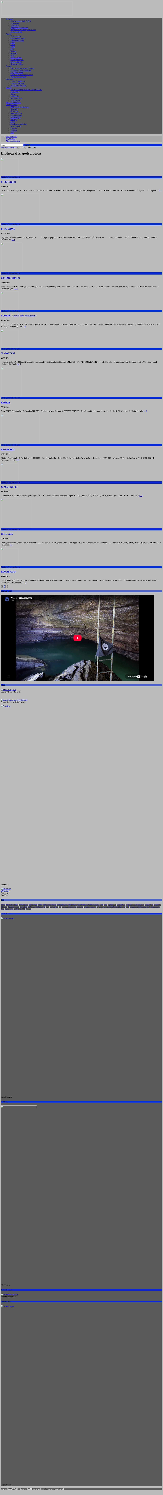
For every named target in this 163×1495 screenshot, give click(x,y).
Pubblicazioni (115, 907)
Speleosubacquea (17, 60)
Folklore (14, 130)
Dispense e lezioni (17, 83)
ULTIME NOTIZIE (19, 909)
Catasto (13, 94)
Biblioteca (74, 905)
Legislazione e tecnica (90, 907)
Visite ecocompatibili (18, 77)
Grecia (47, 907)
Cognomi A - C (112, 905)
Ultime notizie (16, 36)
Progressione (15, 100)
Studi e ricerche (11, 105)
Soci (136, 907)
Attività (8, 34)
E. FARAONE (8, 229)
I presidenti (15, 25)
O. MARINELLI (9, 487)
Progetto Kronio (17, 73)
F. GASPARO (8, 449)
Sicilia (127, 907)
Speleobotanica (16, 115)
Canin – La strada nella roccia (22, 75)
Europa (13, 51)
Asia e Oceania (16, 58)
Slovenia (132, 907)
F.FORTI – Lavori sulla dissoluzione (18, 315)
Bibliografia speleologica (20, 107)
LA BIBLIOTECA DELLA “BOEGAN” (26, 90)
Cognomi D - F (121, 905)
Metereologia (15, 118)
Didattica (14, 128)
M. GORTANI (8, 353)
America (14, 53)
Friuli (13, 47)
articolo (26, 905)
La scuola (9, 79)
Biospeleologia (16, 113)
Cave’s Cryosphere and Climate (22, 68)
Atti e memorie (16, 98)
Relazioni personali (18, 38)
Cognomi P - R (149, 905)
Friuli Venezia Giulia (34, 907)
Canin (13, 45)
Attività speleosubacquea (49, 905)
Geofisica (14, 111)
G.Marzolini (7, 534)
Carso (13, 43)
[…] (160, 191)
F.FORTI (5, 402)
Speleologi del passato (153, 907)
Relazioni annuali (17, 40)
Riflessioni (122, 907)
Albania (3, 905)
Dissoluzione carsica (13, 907)
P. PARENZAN (8, 571)
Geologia (14, 109)
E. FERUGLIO (8, 182)
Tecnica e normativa (13, 103)
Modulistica (15, 92)
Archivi (8, 88)
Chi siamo (9, 19)
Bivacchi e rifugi (17, 64)
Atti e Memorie (33, 905)
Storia (13, 122)
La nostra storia (16, 32)
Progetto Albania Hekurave (21, 70)
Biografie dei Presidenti (19, 28)
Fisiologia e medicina (18, 124)
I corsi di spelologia (18, 81)
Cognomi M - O (139, 905)
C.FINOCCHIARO (10, 278)
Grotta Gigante (16, 62)
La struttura (15, 23)
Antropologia (16, 126)
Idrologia (14, 120)
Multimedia (15, 96)
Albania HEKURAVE (12, 905)
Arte (12, 133)
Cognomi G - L (130, 905)
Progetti (9, 66)
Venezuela (28, 909)
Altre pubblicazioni (13, 141)
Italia (12, 49)
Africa (13, 55)
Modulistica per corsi (18, 85)
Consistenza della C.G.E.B (21, 21)
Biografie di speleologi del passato (23, 30)
